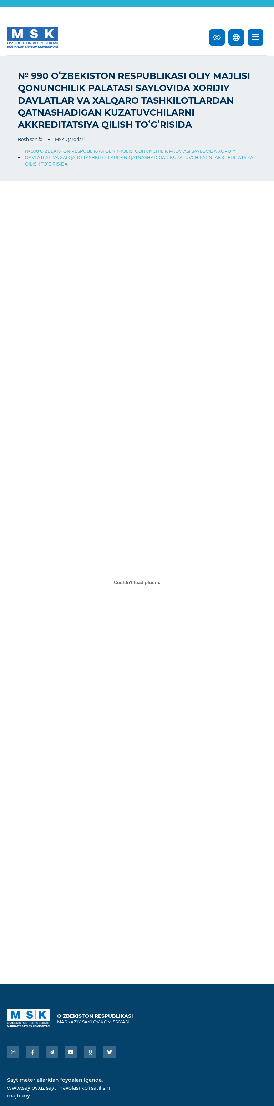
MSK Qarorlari (70, 139)
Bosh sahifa (30, 139)
